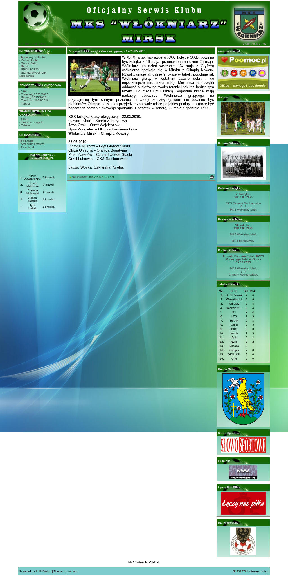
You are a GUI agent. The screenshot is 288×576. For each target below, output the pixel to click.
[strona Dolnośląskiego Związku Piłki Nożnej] (243, 554)
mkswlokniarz (80, 177)
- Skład (23, 91)
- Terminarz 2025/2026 (34, 100)
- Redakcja (26, 140)
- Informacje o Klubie (32, 57)
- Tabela (24, 103)
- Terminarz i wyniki (31, 122)
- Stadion (25, 66)
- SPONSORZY (29, 69)
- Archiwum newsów (31, 143)
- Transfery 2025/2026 (33, 94)
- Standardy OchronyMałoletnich (32, 74)
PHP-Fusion (43, 571)
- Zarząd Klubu (29, 60)
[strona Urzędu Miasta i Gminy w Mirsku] (243, 424)
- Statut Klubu (28, 63)
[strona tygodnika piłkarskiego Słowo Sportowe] (243, 451)
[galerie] (243, 134)
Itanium (72, 571)
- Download (26, 147)
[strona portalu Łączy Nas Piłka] (243, 513)
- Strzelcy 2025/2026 (32, 97)
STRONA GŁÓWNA (33, 43)
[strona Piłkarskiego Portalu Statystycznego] (243, 478)
